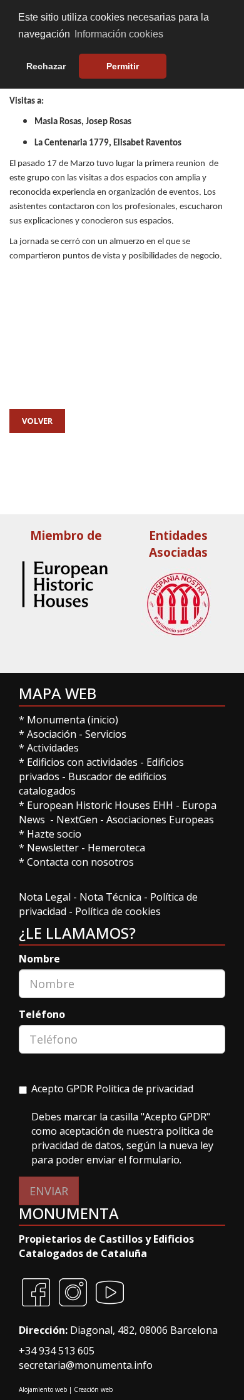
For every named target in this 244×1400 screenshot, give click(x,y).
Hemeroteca (116, 847)
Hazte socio (54, 834)
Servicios (105, 734)
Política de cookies (118, 911)
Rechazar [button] (46, 66)
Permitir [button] (122, 66)
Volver (37, 420)
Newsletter (54, 847)
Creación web (93, 1389)
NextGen (77, 819)
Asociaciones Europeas (160, 819)
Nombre (39, 959)
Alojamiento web (43, 1389)
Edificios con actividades (82, 762)
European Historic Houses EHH (100, 805)
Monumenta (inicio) (74, 720)
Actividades (53, 748)
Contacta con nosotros (80, 862)
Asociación (53, 734)
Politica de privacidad (144, 1088)
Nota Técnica (111, 897)
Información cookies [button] (118, 34)
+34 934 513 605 (56, 1351)
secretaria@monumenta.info (86, 1365)
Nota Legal (46, 897)
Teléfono (42, 1014)
